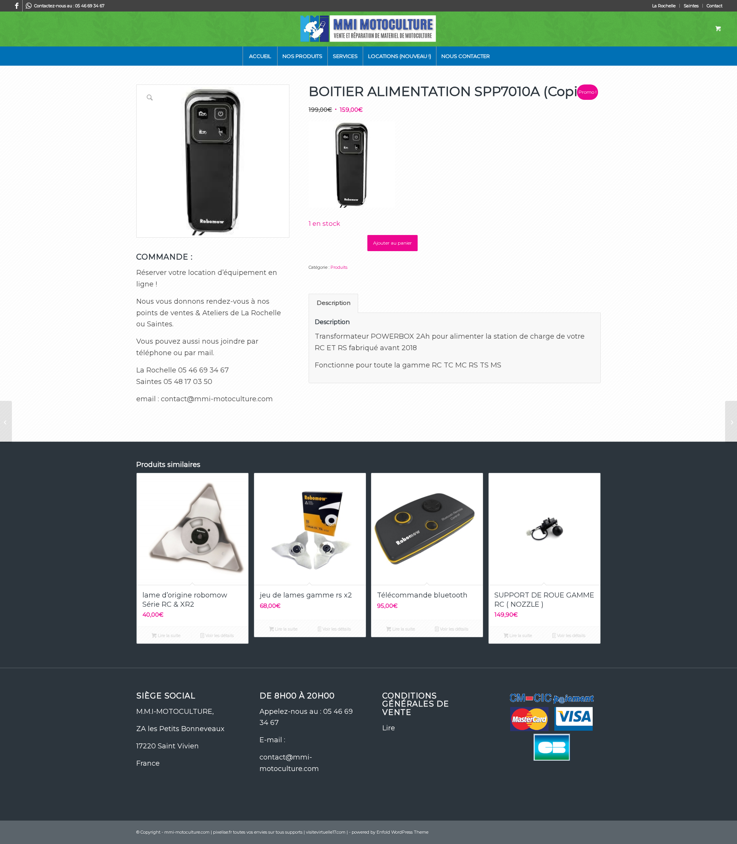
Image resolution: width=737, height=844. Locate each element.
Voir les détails (219, 635)
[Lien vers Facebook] (16, 6)
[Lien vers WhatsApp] (28, 6)
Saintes (691, 5)
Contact (714, 5)
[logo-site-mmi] (369, 29)
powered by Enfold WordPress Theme (390, 832)
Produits (338, 267)
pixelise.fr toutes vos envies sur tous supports (257, 832)
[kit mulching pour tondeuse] (731, 422)
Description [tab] (333, 303)
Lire (388, 728)
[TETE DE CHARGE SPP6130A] (6, 422)
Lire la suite (168, 635)
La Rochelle (664, 5)
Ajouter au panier (392, 243)
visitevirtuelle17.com (325, 832)
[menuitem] (664, 6)
